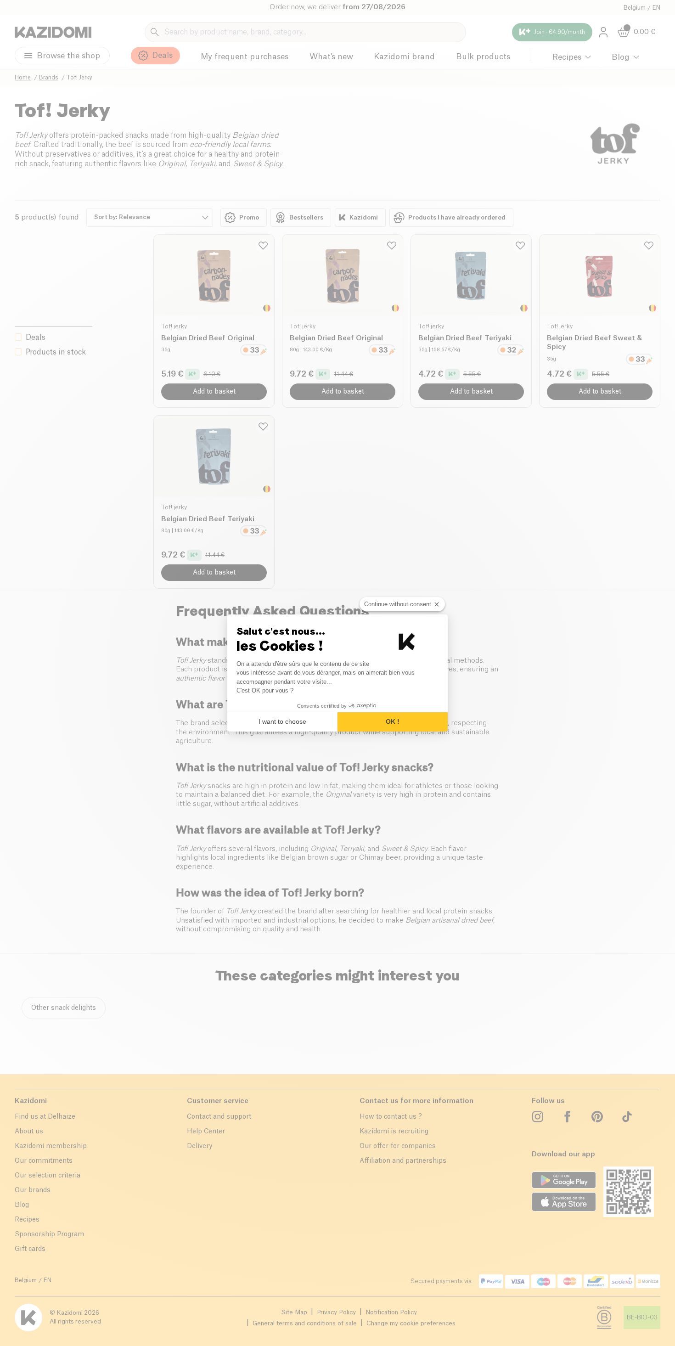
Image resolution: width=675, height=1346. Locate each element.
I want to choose (282, 721)
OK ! (392, 721)
